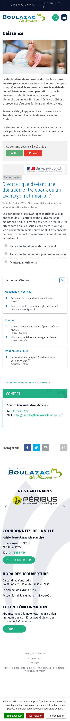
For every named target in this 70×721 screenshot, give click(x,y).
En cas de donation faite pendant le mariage (37, 254)
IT (59, 3)
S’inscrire (14, 629)
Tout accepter (14, 715)
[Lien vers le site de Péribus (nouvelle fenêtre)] (23, 500)
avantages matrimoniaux (44, 213)
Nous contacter (19, 560)
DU (43, 6)
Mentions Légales (35, 653)
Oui (16, 153)
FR (43, 3)
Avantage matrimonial (22, 262)
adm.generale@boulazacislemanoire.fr (38, 415)
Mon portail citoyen (22, 5)
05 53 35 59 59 (20, 411)
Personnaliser (56, 715)
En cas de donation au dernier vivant (32, 246)
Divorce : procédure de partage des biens (33, 337)
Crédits (35, 663)
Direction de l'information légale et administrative (27, 383)
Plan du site (35, 658)
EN (51, 3)
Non (35, 153)
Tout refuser (35, 715)
